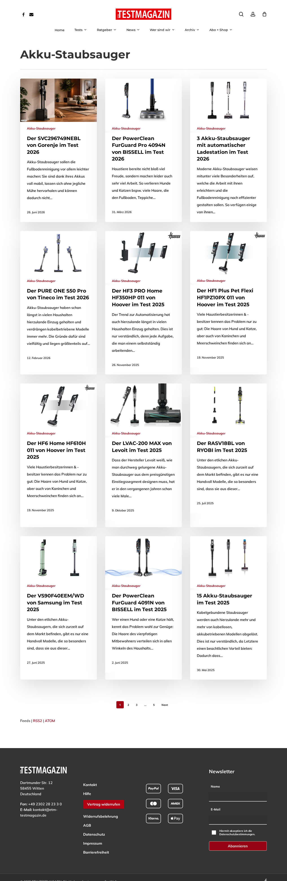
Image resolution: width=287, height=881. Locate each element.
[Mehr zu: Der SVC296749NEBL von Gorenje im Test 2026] (58, 150)
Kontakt (90, 784)
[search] (241, 14)
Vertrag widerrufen (103, 804)
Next (164, 705)
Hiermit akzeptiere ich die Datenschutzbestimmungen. (237, 832)
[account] (253, 14)
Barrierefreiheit (96, 852)
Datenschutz (94, 834)
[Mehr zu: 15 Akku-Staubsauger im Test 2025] (228, 608)
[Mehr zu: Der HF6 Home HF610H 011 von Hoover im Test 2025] (58, 451)
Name (215, 786)
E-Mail (215, 809)
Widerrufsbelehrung (100, 816)
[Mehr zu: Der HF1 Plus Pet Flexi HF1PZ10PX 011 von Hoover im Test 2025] (228, 299)
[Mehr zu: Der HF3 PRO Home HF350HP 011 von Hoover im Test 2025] (143, 302)
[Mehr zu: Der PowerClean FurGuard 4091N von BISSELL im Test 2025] (143, 604)
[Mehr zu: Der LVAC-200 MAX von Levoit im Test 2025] (143, 451)
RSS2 (37, 720)
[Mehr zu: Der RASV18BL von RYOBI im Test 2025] (228, 448)
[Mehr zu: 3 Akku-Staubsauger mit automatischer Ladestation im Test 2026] (228, 157)
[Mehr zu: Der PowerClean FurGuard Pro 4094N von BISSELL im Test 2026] (143, 150)
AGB (87, 825)
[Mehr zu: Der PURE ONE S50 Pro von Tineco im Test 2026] (58, 299)
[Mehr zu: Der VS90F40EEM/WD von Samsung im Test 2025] (58, 604)
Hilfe (87, 793)
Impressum (92, 843)
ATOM (50, 720)
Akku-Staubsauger (41, 128)
